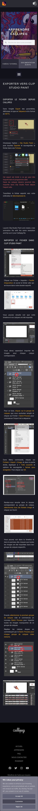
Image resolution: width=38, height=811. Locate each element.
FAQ (19, 754)
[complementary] (19, 793)
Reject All (19, 807)
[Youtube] (27, 768)
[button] (28, 63)
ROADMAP (19, 761)
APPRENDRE (19, 750)
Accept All (19, 796)
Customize (19, 801)
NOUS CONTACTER (19, 757)
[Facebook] (10, 768)
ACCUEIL (19, 746)
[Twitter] (15, 768)
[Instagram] (21, 768)
